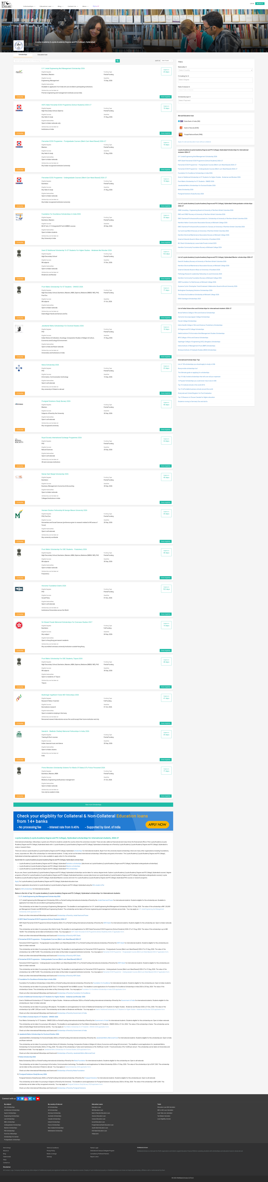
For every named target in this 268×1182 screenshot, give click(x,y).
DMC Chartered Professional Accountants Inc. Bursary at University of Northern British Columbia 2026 (211, 227)
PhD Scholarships (9, 1131)
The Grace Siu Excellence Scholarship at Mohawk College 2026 (198, 294)
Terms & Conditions (53, 1148)
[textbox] (216, 79)
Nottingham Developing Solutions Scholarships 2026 (195, 290)
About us (6, 1150)
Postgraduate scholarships (12, 1139)
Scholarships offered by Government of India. (72, 1013)
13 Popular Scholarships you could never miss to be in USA (197, 381)
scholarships (78, 851)
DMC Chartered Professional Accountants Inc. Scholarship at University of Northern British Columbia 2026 (212, 218)
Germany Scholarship (54, 1113)
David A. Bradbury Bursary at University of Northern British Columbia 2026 (202, 261)
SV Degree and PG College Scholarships (191, 329)
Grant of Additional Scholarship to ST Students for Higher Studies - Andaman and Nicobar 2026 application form (130, 1009)
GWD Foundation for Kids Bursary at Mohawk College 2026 (197, 282)
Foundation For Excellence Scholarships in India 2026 (61, 214)
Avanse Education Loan (99, 1116)
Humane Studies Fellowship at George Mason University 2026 (64, 510)
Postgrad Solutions (90, 1078)
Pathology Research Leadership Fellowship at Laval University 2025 (200, 274)
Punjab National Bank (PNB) (193, 134)
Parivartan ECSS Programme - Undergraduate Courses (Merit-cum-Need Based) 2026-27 (74, 178)
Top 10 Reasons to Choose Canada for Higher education (196, 397)
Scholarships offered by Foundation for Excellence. (74, 993)
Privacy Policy (51, 1150)
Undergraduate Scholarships (12, 1125)
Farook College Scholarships (187, 321)
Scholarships (23, 54)
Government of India (128, 1000)
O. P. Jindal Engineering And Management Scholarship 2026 (63, 68)
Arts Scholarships (9, 1107)
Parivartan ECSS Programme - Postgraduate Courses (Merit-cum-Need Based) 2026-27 (74, 141)
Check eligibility (165, 97)
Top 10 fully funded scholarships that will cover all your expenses (199, 376)
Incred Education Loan (98, 1122)
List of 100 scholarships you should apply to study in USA (196, 364)
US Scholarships (53, 1107)
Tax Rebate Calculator (163, 1116)
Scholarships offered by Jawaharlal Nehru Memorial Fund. (76, 1053)
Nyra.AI (96, 6)
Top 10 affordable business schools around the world (195, 389)
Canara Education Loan (98, 1119)
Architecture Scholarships (12, 1110)
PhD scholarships (71, 869)
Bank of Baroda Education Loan (101, 1113)
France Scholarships (54, 1125)
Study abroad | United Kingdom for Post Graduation (195, 393)
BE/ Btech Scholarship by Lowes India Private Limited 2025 (197, 243)
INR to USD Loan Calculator (165, 1110)
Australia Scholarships (54, 1116)
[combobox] (215, 70)
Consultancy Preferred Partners (99, 1154)
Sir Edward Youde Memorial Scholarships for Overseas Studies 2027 (67, 622)
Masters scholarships (73, 866)
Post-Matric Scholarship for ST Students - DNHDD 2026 (62, 287)
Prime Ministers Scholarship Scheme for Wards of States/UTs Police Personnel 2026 (73, 768)
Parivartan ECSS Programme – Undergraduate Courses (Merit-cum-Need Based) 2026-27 (207, 169)
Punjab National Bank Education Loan (102, 1125)
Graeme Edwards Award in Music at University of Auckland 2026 (199, 239)
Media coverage (52, 1154)
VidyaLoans (95, 1133)
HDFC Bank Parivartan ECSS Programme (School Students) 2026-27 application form (97, 932)
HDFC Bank (107, 923)
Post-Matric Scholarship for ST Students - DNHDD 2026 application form (86, 1027)
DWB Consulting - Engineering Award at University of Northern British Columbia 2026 (205, 210)
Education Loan (96, 1107)
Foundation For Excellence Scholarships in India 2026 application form (104, 989)
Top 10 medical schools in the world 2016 (191, 385)
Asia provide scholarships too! (188, 368)
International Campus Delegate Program (102, 1150)
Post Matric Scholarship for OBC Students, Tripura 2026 (62, 659)
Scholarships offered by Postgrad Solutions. (71, 1088)
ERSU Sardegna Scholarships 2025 (189, 299)
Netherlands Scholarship (55, 1131)
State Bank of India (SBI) (192, 121)
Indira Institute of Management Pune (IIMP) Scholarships (196, 346)
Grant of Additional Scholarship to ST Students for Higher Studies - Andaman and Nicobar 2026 (77, 250)
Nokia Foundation (79, 1060)
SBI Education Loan (97, 1110)
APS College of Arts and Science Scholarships (193, 337)
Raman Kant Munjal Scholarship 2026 (55, 474)
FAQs (4, 1159)
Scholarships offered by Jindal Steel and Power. (73, 915)
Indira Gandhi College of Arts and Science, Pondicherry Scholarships (200, 325)
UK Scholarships (53, 1110)
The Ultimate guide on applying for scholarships (193, 372)
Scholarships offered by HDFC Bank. (69, 935)
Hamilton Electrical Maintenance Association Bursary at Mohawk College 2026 (203, 235)
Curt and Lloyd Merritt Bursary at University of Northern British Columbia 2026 (203, 231)
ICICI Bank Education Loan (99, 1131)
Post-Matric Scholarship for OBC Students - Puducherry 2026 (64, 549)
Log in (252, 3)
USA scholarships (26, 889)
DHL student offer (98, 885)
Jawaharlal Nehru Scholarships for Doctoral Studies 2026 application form (67, 1049)
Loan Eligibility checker (164, 1119)
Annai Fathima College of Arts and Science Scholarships (196, 313)
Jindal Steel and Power (105, 900)
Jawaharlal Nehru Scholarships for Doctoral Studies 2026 (63, 326)
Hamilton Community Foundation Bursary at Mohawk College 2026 (200, 247)
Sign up (260, 3)
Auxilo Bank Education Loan (100, 1128)
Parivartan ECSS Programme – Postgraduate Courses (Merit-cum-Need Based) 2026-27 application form (135, 952)
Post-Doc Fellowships (10, 1133)
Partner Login (94, 1148)
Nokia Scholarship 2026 (50, 365)
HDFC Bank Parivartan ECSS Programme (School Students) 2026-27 (66, 105)
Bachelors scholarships (73, 863)
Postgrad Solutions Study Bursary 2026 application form (85, 1084)
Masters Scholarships (10, 1128)
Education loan (42, 54)
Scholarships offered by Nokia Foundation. (71, 1070)
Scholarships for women (11, 1137)
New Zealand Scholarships (56, 1128)
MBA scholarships (9, 1122)
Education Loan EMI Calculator (166, 1107)
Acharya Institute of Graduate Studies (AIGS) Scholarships (197, 350)
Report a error (94, 1156)
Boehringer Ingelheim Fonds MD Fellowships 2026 (60, 695)
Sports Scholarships (10, 1113)
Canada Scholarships (54, 1119)
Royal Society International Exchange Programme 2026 (62, 438)
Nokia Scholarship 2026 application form (78, 1067)
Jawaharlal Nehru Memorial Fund (107, 1038)
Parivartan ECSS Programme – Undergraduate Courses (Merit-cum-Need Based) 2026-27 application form (136, 972)
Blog (4, 1154)
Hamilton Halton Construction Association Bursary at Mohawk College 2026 (202, 222)
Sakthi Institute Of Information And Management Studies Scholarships (201, 333)
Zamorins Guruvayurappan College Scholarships (194, 317)
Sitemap (49, 1156)
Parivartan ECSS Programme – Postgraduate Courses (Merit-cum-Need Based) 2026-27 (207, 165)
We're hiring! (7, 1148)
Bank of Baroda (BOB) (191, 128)
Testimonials (7, 1156)
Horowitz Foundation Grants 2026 (54, 586)
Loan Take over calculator (164, 1113)
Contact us (6, 1162)
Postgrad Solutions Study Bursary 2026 (56, 401)
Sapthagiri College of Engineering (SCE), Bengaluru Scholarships (199, 342)
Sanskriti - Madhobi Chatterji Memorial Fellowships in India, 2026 (65, 731)
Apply (17, 881)
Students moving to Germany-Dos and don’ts (192, 401)
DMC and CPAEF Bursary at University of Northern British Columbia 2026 (201, 214)
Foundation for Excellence (101, 983)
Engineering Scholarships (11, 1116)
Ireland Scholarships (54, 1122)
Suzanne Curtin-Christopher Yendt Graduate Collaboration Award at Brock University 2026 (207, 286)
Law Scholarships (9, 1119)
